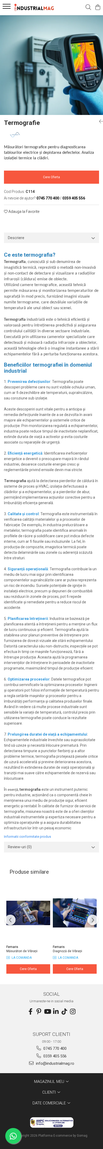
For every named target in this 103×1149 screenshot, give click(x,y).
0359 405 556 (54, 1056)
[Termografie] (51, 65)
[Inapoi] (99, 121)
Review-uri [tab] (20, 847)
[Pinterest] (39, 1011)
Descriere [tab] (16, 237)
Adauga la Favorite (23, 211)
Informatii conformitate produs (27, 837)
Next (99, 70)
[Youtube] (47, 1011)
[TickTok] (64, 1011)
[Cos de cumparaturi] (97, 7)
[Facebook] (30, 1011)
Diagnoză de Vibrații (67, 951)
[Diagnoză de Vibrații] (75, 912)
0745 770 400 (54, 1048)
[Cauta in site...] (88, 7)
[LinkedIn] (56, 1011)
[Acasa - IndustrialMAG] (34, 7)
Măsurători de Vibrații (22, 951)
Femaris (12, 947)
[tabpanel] (51, 65)
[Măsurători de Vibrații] (28, 912)
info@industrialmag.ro (54, 1063)
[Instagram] (72, 1011)
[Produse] (7, 8)
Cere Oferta (51, 177)
